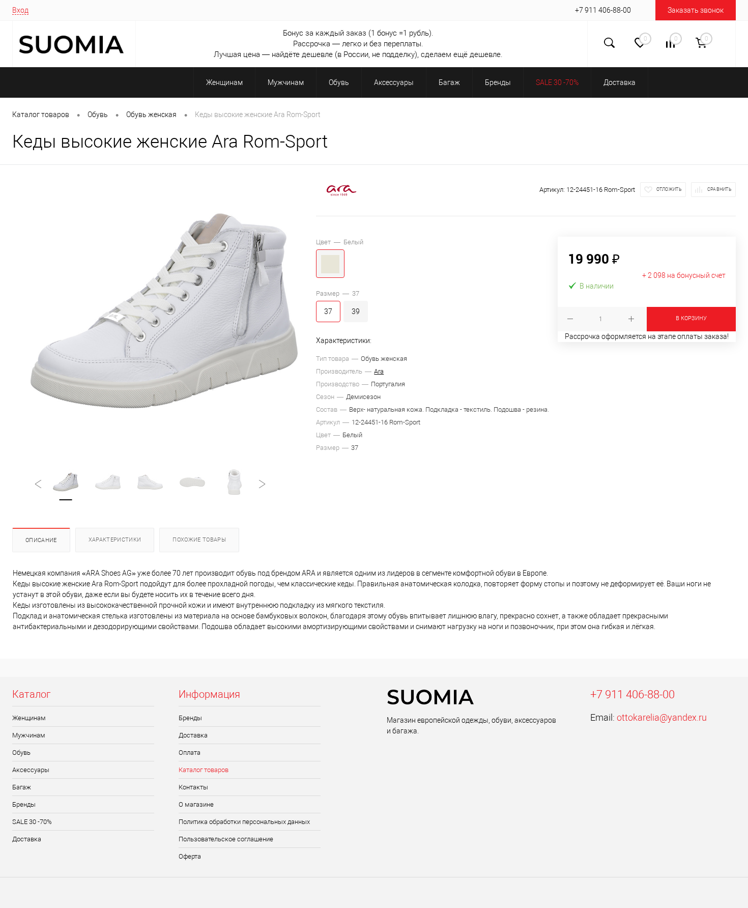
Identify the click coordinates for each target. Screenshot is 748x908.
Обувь (21, 752)
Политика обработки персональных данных (244, 822)
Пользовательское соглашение (226, 839)
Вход (20, 10)
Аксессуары (30, 770)
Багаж (21, 787)
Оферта (190, 856)
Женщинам (29, 718)
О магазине (196, 804)
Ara (379, 371)
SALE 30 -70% (32, 822)
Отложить (669, 189)
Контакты (193, 787)
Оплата (189, 752)
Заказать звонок (696, 10)
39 (356, 311)
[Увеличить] (164, 310)
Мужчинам (28, 735)
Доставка (26, 839)
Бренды (24, 804)
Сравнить (719, 189)
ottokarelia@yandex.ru (662, 717)
